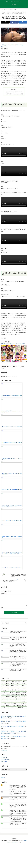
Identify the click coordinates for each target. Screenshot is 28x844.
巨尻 (19, 366)
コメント (4, 593)
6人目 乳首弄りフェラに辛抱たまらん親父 (14, 93)
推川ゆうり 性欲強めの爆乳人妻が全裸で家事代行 (13, 726)
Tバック (15, 366)
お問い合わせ (4, 761)
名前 (2, 607)
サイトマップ (4, 757)
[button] (25, 623)
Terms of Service (14, 842)
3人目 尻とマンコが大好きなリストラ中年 (14, 92)
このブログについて (5, 759)
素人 (3, 368)
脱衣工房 (3, 777)
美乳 (23, 366)
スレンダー (10, 366)
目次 (12, 89)
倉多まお (4, 366)
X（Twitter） (5, 750)
